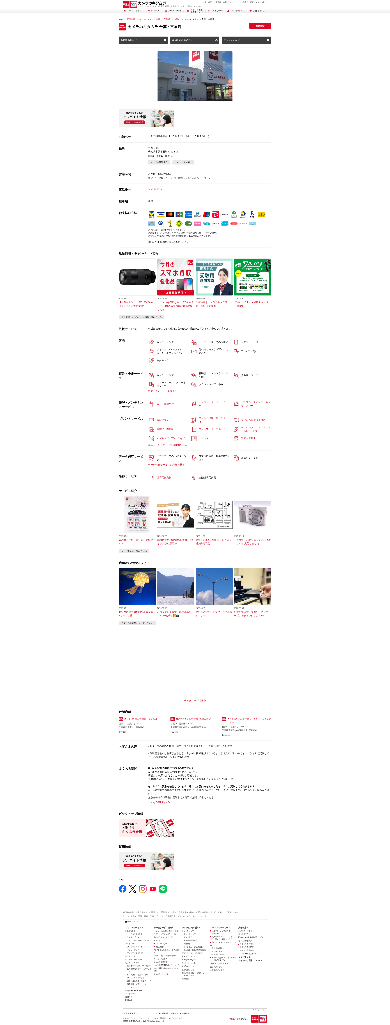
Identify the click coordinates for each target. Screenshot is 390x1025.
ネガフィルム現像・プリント (138, 940)
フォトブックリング (135, 953)
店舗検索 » (243, 927)
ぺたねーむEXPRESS (133, 991)
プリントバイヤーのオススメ (193, 953)
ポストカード (130, 956)
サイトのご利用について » (250, 960)
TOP (121, 19)
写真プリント (130, 931)
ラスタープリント (134, 937)
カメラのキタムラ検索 (149, 19)
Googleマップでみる (195, 700)
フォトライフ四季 (217, 954)
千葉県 (167, 19)
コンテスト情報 (216, 967)
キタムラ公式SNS (160, 962)
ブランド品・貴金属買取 (193, 947)
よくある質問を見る (159, 802)
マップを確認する (159, 162)
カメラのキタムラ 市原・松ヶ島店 (140, 719)
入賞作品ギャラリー (218, 970)
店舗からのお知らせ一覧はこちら (137, 623)
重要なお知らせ (188, 970)
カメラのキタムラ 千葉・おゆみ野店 (193, 719)
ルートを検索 (183, 162)
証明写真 (128, 997)
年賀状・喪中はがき (134, 959)
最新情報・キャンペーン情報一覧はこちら (141, 317)
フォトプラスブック (135, 947)
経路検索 (260, 26)
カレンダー (129, 987)
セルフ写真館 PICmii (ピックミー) (166, 965)
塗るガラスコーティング (163, 937)
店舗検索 (131, 19)
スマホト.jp (158, 940)
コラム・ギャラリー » (220, 927)
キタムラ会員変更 (247, 947)
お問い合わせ (228, 2)
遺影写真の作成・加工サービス (139, 981)
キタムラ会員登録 (247, 944)
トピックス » (187, 966)
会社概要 (208, 2)
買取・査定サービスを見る (162, 391)
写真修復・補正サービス (136, 984)
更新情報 (185, 979)
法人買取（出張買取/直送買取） (196, 950)
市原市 (177, 19)
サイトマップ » (245, 957)
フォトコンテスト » (219, 963)
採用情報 (217, 2)
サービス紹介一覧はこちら (134, 551)
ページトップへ (260, 1010)
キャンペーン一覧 (188, 963)
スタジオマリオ (161, 944)
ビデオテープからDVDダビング (139, 966)
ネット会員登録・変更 (245, 2)
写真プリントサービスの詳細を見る (167, 445)
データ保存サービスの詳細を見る (166, 464)
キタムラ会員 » (245, 940)
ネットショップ (188, 931)
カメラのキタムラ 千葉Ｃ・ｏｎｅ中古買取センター (249, 721)
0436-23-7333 (155, 189)
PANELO (128, 1000)
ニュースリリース (150, 1013)
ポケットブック (133, 950)
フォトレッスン (216, 951)
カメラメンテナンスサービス (165, 934)
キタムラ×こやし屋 (161, 974)
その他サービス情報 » (163, 927)
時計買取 (187, 944)
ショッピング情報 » (191, 927)
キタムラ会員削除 (247, 950)
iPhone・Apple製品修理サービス (166, 931)
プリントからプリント (135, 978)
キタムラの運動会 (217, 948)
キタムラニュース (188, 956)
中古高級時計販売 (190, 940)
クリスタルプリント (135, 934)
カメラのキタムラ (245, 931)
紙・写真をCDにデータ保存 (138, 975)
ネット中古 (188, 937)
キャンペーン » (188, 959)
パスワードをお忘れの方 (249, 954)
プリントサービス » (134, 927)
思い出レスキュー (132, 963)
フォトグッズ (130, 994)
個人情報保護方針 (131, 1013)
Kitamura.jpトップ (133, 922)
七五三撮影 (159, 947)
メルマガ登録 (261, 2)
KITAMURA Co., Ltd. (137, 1021)
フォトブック (130, 944)
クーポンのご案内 (160, 959)
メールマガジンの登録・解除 (165, 956)
